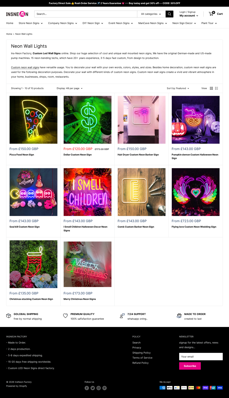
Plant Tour (207, 23)
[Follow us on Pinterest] (104, 388)
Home (9, 23)
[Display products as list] (216, 88)
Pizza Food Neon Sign (22, 154)
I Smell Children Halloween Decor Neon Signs (85, 228)
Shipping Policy (141, 352)
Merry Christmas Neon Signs (80, 299)
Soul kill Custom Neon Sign (25, 226)
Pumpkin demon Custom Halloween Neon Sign (195, 156)
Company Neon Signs (61, 23)
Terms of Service (142, 357)
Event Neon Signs (119, 23)
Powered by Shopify (16, 386)
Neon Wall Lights (23, 34)
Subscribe (190, 365)
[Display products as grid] (211, 88)
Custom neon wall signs (25, 67)
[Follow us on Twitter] (93, 388)
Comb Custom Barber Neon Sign (136, 226)
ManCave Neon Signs (151, 23)
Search (136, 342)
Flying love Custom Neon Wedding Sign (194, 226)
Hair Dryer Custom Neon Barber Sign (138, 154)
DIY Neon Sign (91, 23)
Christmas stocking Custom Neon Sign (31, 299)
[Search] (169, 14)
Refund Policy (140, 362)
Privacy (136, 347)
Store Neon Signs (29, 23)
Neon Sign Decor (182, 23)
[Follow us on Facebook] (87, 388)
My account (188, 15)
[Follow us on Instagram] (98, 388)
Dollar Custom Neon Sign (78, 154)
